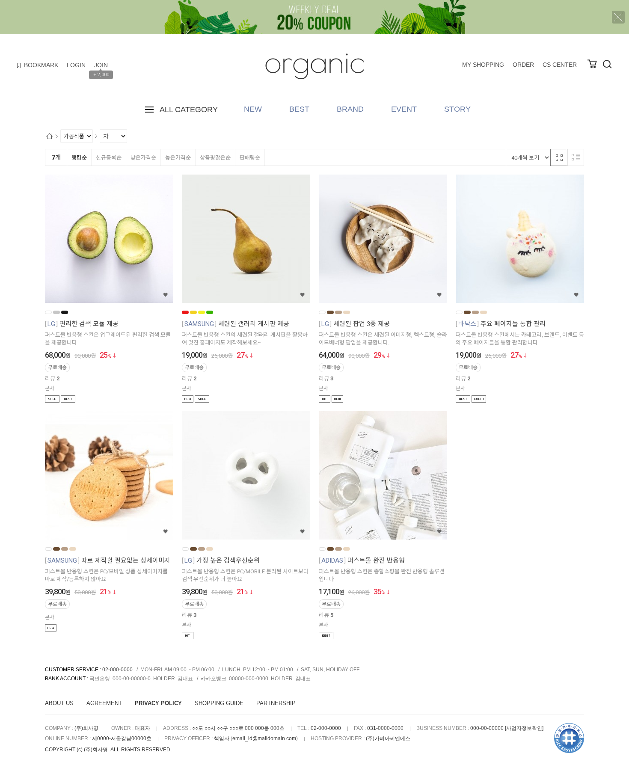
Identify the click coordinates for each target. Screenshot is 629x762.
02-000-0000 (117, 670)
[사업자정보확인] (524, 728)
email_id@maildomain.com (264, 738)
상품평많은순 (215, 157)
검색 (607, 64)
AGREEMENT (104, 703)
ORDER (523, 64)
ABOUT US (59, 703)
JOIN (101, 65)
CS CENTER (560, 64)
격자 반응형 (558, 157)
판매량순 (250, 157)
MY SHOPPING (483, 64)
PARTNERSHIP (276, 703)
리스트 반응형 (575, 157)
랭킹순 (79, 157)
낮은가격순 (143, 157)
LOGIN (76, 65)
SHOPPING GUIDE (219, 703)
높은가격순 (178, 157)
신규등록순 (109, 157)
